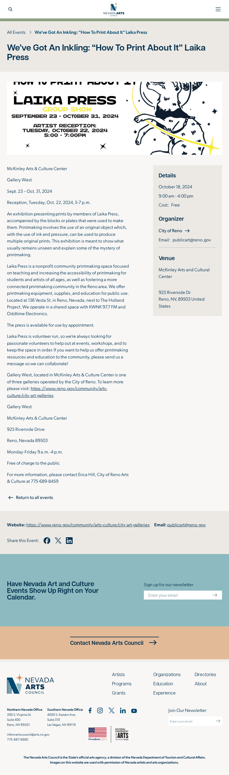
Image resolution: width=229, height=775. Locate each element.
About (201, 683)
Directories (205, 674)
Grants (118, 693)
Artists (118, 674)
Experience (164, 693)
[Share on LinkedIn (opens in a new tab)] (69, 540)
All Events (16, 32)
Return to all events (34, 497)
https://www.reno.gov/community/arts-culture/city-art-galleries (88, 524)
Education (163, 683)
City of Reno (175, 230)
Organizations (167, 674)
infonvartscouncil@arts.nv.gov (28, 734)
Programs (122, 683)
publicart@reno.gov (192, 240)
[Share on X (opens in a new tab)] (58, 540)
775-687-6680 (17, 739)
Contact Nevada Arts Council (107, 642)
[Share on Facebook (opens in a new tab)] (47, 540)
